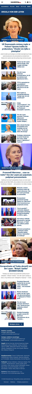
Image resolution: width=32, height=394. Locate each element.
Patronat (6, 382)
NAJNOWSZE (5, 6)
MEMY (29, 6)
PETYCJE (23, 6)
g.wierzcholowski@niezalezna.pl (10, 334)
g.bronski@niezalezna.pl (18, 338)
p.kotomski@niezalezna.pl (17, 340)
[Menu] (2, 2)
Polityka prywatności (22, 382)
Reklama (12, 382)
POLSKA (12, 6)
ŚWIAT (17, 6)
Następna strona (14, 324)
